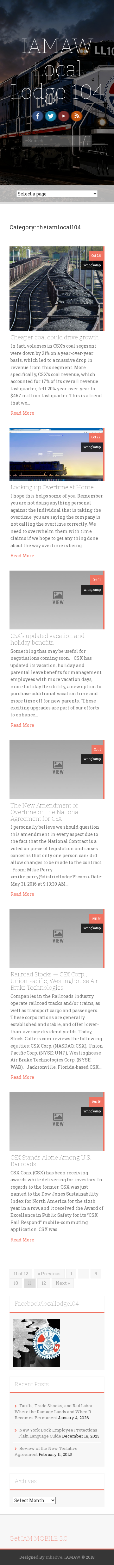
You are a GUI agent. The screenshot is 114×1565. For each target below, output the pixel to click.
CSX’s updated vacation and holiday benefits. (47, 639)
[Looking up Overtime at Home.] (56, 454)
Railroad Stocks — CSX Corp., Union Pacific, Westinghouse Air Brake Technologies (54, 981)
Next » (63, 1283)
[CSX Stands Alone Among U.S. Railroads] (56, 1121)
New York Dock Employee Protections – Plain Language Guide (56, 1433)
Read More (22, 413)
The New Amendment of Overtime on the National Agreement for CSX (45, 812)
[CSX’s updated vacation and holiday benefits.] (56, 600)
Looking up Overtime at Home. (52, 487)
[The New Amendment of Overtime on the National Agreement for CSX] (56, 769)
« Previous (49, 1274)
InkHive (54, 1557)
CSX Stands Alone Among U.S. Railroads (50, 1161)
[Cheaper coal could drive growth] (56, 288)
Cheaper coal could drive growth (54, 337)
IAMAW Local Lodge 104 (57, 69)
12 (43, 1283)
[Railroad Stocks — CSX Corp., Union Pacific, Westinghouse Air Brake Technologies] (56, 938)
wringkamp (92, 265)
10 (16, 1283)
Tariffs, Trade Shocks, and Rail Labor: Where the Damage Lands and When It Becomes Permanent (54, 1411)
